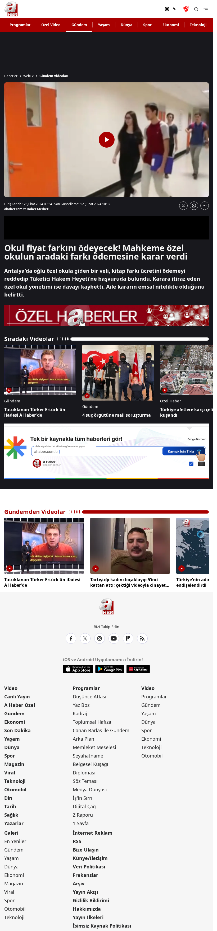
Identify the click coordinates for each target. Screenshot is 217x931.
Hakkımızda (87, 908)
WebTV (28, 76)
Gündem (79, 24)
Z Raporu (83, 814)
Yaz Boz (81, 704)
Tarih (10, 805)
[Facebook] (71, 637)
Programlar (20, 24)
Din (8, 797)
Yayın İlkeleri (88, 916)
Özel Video (51, 24)
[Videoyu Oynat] (107, 140)
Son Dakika (17, 729)
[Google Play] (109, 668)
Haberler (10, 76)
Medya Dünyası (90, 788)
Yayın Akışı (85, 891)
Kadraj (80, 712)
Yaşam (104, 24)
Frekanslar (85, 874)
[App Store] (78, 668)
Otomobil (15, 788)
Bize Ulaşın (86, 848)
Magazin (14, 763)
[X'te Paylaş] (183, 205)
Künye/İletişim (90, 857)
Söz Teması (85, 780)
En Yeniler (15, 840)
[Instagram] (99, 637)
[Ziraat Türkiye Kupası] (186, 9)
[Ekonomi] (147, 9)
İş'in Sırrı (82, 797)
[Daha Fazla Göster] (204, 205)
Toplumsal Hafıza (92, 721)
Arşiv (78, 882)
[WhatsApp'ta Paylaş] (194, 205)
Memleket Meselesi (94, 746)
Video (10, 687)
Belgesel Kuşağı (90, 763)
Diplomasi (84, 771)
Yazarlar (14, 822)
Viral (9, 771)
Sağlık (11, 814)
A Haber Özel (19, 704)
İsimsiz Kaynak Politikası (102, 924)
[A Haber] (11, 9)
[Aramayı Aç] (196, 9)
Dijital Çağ (84, 805)
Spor (147, 24)
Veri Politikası (89, 865)
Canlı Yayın (17, 695)
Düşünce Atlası (89, 695)
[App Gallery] (138, 668)
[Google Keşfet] (106, 451)
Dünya (126, 24)
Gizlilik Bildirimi (91, 899)
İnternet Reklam (92, 832)
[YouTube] (113, 637)
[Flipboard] (128, 637)
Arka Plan (83, 738)
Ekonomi (170, 24)
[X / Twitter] (85, 637)
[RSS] (142, 637)
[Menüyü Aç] (205, 9)
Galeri (11, 832)
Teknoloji (198, 24)
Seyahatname (88, 754)
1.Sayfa (81, 822)
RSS (77, 840)
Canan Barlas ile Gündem (101, 729)
